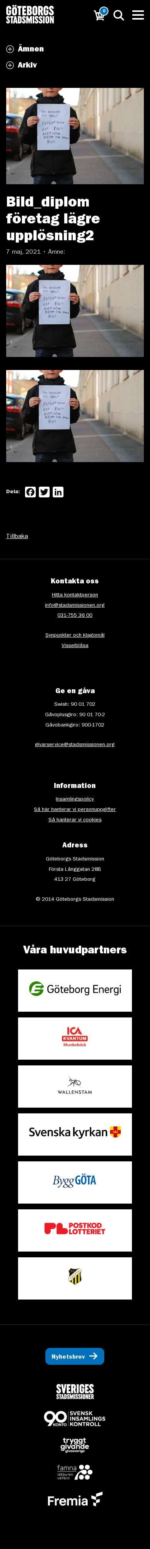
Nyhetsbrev (68, 1357)
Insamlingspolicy (75, 799)
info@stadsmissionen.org (75, 605)
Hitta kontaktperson (75, 595)
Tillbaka (17, 537)
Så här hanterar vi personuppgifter (75, 809)
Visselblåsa (75, 646)
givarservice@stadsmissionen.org (75, 745)
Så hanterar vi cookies (75, 820)
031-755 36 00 (74, 615)
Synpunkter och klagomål (75, 635)
